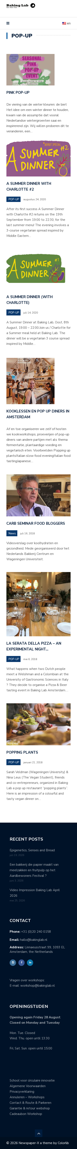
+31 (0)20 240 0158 (36, 931)
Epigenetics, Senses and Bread (32, 850)
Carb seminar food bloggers (35, 523)
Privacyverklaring (22, 1091)
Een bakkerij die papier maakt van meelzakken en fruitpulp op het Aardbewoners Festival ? (34, 870)
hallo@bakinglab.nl (33, 940)
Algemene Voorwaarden (28, 1086)
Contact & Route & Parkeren (30, 1103)
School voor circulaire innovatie (32, 1080)
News (12, 533)
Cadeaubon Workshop (26, 1114)
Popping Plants (22, 752)
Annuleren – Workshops (27, 1097)
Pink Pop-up (18, 92)
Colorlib (63, 1143)
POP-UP (14, 199)
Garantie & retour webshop (30, 1108)
